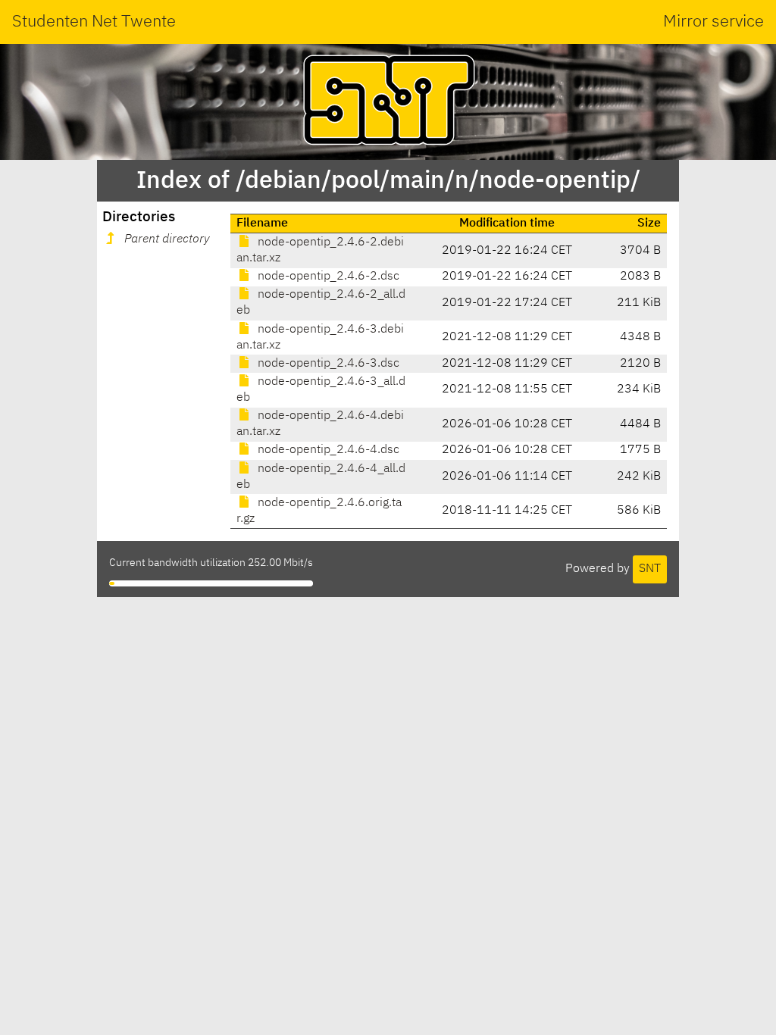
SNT (650, 569)
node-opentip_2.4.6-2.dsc (327, 276)
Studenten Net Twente (94, 22)
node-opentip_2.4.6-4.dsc (327, 450)
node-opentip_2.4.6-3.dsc (327, 364)
